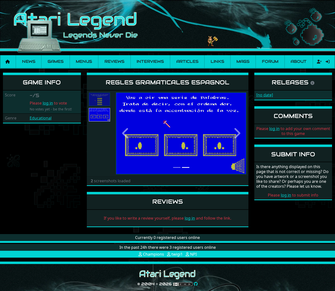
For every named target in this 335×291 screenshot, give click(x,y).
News (28, 61)
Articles (187, 61)
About (299, 61)
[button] (126, 133)
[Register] (318, 61)
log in (48, 103)
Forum (270, 61)
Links (217, 61)
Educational (41, 118)
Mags (242, 61)
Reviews (114, 61)
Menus (84, 61)
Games (56, 61)
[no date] (264, 95)
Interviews (150, 61)
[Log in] (328, 61)
